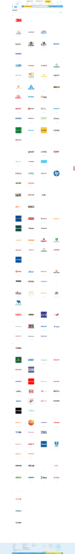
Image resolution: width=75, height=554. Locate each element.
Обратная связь (44, 551)
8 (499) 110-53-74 (29, 1)
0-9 (53, 12)
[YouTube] (74, 168)
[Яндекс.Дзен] (74, 169)
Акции (14, 547)
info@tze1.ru (51, 547)
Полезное (23, 546)
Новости (33, 546)
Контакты (14, 548)
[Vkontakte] (74, 166)
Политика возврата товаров (26, 549)
